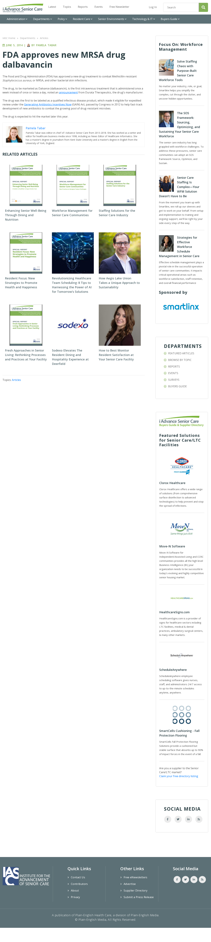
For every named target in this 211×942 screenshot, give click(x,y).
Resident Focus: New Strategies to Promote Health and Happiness (21, 282)
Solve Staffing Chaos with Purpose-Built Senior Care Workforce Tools (178, 70)
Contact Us (78, 877)
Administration (16, 19)
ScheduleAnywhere (173, 670)
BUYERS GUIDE (177, 386)
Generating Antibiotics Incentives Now (47, 104)
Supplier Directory (135, 890)
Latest (52, 7)
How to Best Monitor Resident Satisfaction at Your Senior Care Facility (116, 354)
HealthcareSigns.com (174, 612)
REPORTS (174, 366)
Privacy (75, 897)
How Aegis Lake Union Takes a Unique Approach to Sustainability (119, 282)
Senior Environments (111, 19)
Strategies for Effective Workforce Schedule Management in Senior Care (179, 247)
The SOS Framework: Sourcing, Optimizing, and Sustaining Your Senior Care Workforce (179, 124)
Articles (44, 38)
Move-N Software (172, 546)
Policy (61, 19)
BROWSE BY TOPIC (180, 360)
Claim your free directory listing (178, 776)
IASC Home (8, 38)
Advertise (130, 884)
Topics (67, 7)
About (75, 890)
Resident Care (81, 19)
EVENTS (173, 373)
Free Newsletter (119, 7)
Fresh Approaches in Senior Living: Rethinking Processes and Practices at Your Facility (26, 354)
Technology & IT (142, 19)
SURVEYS (173, 380)
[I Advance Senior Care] (23, 8)
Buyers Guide (169, 19)
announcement (68, 92)
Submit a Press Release (139, 897)
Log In (153, 7)
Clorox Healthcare (172, 483)
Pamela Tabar (46, 45)
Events (98, 7)
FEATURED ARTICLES (181, 353)
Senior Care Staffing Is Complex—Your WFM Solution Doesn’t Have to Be (179, 187)
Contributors (79, 884)
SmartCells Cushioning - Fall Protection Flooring (179, 733)
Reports (83, 7)
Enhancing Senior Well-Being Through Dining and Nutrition (25, 215)
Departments (41, 19)
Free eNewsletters (135, 877)
